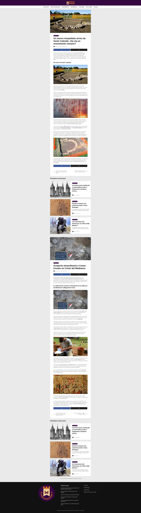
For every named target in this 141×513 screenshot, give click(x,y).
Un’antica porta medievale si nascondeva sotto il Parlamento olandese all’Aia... (81, 188)
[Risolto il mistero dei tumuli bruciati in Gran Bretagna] (60, 207)
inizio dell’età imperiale (77, 127)
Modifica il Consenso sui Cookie (90, 492)
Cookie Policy (86, 489)
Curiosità (96, 6)
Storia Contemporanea (55, 6)
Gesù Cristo (80, 319)
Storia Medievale (65, 6)
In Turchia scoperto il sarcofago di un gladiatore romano (70, 478)
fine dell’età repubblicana (66, 127)
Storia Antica (46, 6)
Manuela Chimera (58, 46)
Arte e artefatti (89, 6)
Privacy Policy (86, 487)
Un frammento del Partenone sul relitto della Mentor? (80, 223)
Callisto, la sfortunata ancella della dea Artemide (70, 494)
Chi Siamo (86, 485)
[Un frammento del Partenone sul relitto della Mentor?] (60, 225)
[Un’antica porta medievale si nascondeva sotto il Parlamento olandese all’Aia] (60, 189)
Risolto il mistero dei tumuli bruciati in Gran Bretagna (79, 205)
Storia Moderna (74, 6)
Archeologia (81, 6)
